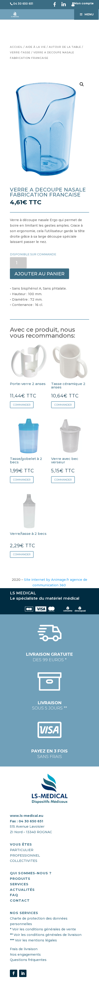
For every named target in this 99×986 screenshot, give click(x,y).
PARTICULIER (21, 850)
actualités (22, 890)
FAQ (14, 895)
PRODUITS (20, 879)
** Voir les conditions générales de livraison (46, 935)
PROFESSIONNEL (25, 855)
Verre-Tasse (20, 52)
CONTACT (20, 900)
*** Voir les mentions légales (33, 940)
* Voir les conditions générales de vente (43, 929)
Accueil (16, 46)
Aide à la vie (36, 46)
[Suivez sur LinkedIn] (22, 973)
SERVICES (19, 884)
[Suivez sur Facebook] (13, 973)
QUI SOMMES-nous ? (31, 873)
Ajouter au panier (39, 273)
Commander (22, 404)
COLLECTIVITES (23, 861)
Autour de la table (65, 46)
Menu (89, 14)
